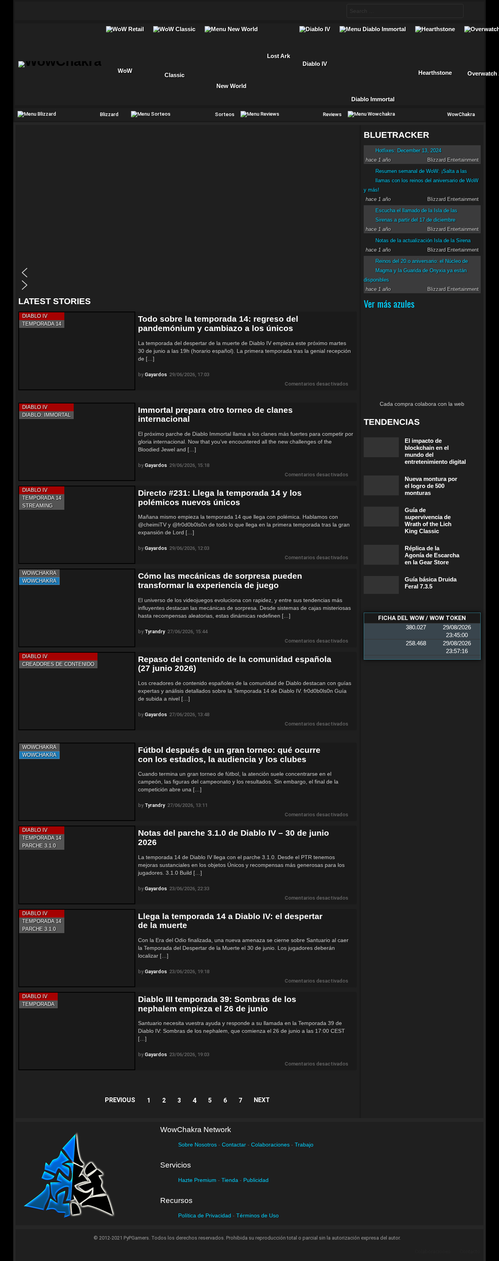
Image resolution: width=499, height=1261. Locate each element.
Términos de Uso (257, 1215)
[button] (186, 272)
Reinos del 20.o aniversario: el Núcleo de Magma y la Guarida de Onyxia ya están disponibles (416, 270)
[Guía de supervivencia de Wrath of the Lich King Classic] (381, 517)
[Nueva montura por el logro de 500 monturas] (381, 485)
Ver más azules (389, 303)
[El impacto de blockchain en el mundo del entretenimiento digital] (381, 447)
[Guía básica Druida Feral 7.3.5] (381, 585)
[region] (187, 210)
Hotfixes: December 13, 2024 (408, 150)
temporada (38, 1004)
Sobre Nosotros (197, 1144)
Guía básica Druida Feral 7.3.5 (431, 583)
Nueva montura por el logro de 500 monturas (431, 486)
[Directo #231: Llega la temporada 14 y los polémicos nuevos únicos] (76, 525)
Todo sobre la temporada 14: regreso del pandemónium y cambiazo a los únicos (218, 323)
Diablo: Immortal (46, 415)
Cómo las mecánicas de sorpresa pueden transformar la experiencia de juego (220, 580)
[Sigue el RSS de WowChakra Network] (107, 11)
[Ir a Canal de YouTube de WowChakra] (77, 11)
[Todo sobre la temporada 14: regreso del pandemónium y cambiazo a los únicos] (76, 351)
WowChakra (39, 573)
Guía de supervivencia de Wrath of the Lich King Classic (428, 520)
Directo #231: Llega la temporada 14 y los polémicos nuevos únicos (220, 497)
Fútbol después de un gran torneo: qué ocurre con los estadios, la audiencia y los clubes (229, 754)
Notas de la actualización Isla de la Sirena (423, 240)
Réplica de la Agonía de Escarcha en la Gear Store (432, 555)
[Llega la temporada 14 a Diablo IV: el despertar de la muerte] (76, 948)
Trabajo (304, 1144)
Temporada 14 (41, 324)
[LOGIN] (472, 11)
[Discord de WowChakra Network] (92, 11)
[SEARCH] (334, 11)
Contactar (234, 1144)
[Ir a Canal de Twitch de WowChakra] (62, 11)
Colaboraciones (270, 1144)
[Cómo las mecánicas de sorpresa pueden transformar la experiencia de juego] (76, 608)
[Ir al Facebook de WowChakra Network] (31, 11)
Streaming (37, 506)
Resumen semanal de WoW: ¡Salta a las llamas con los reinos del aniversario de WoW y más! (421, 180)
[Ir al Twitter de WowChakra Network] (46, 11)
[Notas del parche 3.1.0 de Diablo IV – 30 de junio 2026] (76, 865)
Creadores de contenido (58, 664)
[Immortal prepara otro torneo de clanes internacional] (76, 442)
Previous (120, 1100)
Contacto (470, 1251)
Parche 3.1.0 (39, 846)
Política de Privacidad (204, 1215)
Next (262, 1100)
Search (456, 12)
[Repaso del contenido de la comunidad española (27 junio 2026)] (76, 691)
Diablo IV (35, 316)
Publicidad (256, 1180)
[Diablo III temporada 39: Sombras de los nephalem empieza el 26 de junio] (76, 1031)
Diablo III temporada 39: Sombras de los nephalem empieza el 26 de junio (217, 1004)
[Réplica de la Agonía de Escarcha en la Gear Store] (381, 555)
